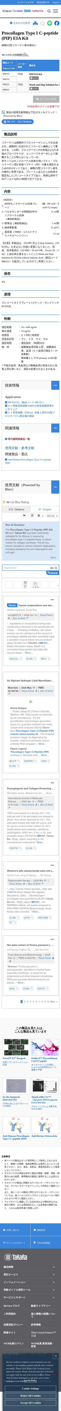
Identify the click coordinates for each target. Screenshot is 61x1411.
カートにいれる (47, 99)
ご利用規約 (10, 1313)
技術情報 (12, 385)
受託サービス (11, 1274)
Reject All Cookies (30, 1395)
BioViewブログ (12, 1306)
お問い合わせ (13, 1230)
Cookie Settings (30, 1388)
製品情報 (8, 1267)
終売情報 (36, 1324)
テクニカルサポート (16, 1242)
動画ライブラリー (41, 1306)
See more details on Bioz (30, 124)
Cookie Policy (30, 1380)
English (56, 2)
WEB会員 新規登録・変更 (42, 1345)
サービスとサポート (15, 1297)
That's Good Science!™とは (43, 1334)
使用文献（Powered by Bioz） (22, 487)
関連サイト (10, 1332)
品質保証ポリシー (13, 1324)
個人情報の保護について (43, 1315)
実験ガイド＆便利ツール (17, 1289)
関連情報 (12, 428)
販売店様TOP (43, 2)
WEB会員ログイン (14, 1343)
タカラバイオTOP (25, 2)
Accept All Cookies (30, 1402)
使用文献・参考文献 (19, 448)
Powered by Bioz (4, 124)
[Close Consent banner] (55, 1355)
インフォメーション (15, 1282)
